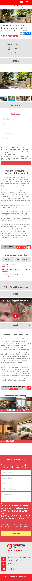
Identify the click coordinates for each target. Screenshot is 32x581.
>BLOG (25, 7)
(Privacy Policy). (6, 528)
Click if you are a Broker (8, 154)
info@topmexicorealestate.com (18, 569)
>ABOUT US (16, 7)
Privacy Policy (7, 159)
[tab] (16, 61)
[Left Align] (21, 2)
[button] (30, 67)
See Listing (5, 266)
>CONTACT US (8, 7)
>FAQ (21, 7)
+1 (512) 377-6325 (12, 564)
